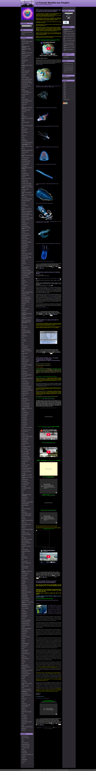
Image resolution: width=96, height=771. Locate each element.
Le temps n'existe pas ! (25, 434)
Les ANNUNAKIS (24, 441)
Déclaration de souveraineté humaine (27, 211)
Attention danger (24, 104)
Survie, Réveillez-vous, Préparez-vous (27, 670)
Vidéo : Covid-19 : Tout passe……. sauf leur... (69, 39)
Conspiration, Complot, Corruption (26, 183)
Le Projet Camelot (24, 420)
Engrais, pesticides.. (25, 243)
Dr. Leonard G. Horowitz (25, 233)
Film (22, 265)
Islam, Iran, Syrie (24, 325)
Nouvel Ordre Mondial (25, 549)
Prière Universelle (24, 611)
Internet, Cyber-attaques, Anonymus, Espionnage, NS (27, 318)
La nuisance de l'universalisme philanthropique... (68, 29)
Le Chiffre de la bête (24, 398)
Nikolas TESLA (24, 544)
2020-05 (65, 94)
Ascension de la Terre (25, 84)
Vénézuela (23, 708)
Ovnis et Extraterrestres (25, 573)
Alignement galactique (25, 60)
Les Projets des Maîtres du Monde (26, 468)
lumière (40, 296)
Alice (22, 739)
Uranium (23, 696)
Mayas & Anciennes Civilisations (26, 508)
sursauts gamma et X (52, 288)
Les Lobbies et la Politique (25, 453)
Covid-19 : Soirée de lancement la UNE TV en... (69, 36)
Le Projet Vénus (24, 425)
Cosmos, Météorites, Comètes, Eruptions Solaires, (27, 195)
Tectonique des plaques (25, 675)
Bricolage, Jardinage (25, 132)
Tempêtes (23, 678)
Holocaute (23, 305)
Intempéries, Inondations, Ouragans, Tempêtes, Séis (27, 314)
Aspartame (23, 89)
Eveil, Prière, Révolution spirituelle (48, 350)
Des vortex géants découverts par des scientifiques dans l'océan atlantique (46, 582)
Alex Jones (23, 58)
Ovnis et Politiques (24, 575)
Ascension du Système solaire (43, 264)
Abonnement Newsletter (25, 43)
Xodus (23, 762)
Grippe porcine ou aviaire (25, 293)
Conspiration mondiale (25, 181)
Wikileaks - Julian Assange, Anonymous (27, 726)
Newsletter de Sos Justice (25, 532)
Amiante (23, 63)
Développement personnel (25, 226)
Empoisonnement (24, 240)
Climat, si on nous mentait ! (25, 162)
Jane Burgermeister (24, 335)
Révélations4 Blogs (24, 759)
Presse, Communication (25, 608)
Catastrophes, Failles (25, 140)
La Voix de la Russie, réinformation (26, 386)
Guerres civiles (24, 295)
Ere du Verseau (24, 248)
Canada (23, 137)
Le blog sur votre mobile (25, 393)
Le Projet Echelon (24, 422)
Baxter (23, 113)
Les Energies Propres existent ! (26, 446)
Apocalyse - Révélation (25, 72)
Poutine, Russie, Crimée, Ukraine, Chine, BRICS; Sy (27, 602)
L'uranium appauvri (24, 356)
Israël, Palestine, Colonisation (26, 330)
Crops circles (24, 202)
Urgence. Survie (24, 698)
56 (49, 727)
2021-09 (65, 84)
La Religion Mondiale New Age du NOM (27, 378)
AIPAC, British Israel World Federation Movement (27, 53)
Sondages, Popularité (25, 665)
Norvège (23, 547)
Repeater (46, 291)
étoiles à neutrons (43, 289)
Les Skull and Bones (25, 481)
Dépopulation (24, 221)
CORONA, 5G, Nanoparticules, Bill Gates (26, 193)
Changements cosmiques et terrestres (27, 150)
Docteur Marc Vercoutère (25, 230)
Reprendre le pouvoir (25, 631)
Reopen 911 (23, 757)
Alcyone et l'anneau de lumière (26, 55)
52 (43, 727)
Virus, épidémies (24, 716)
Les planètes (24, 463)
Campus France (24, 135)
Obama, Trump (24, 556)
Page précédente (38, 727)
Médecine (23, 510)
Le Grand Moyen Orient (25, 412)
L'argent (23, 344)
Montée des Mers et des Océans (26, 524)
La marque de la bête (25, 368)
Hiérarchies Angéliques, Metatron (26, 298)
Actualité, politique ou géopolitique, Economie (26, 49)
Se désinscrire (69, 16)
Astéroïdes (23, 97)
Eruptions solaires (24, 250)
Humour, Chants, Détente (25, 308)
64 (44, 728)
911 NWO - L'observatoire (25, 737)
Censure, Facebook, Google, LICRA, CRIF (27, 146)
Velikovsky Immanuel (25, 706)
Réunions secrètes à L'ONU (26, 636)
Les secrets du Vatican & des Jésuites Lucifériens (27, 477)
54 (46, 727)
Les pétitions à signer (25, 461)
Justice (23, 342)
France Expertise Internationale (26, 273)
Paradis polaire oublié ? (25, 578)
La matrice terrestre (24, 371)
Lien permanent (47, 266)
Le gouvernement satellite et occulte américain (27, 408)
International (42, 574)
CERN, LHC (23, 148)
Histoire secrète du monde (25, 300)
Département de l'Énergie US (26, 219)
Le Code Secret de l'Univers (26, 403)
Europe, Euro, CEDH (25, 255)
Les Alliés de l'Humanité (25, 439)
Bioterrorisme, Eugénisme (25, 122)
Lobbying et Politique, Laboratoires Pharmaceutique (26, 495)
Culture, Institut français (25, 205)
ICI (50, 365)
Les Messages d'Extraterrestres (26, 458)
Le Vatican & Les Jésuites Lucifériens (27, 436)
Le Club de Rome (24, 401)
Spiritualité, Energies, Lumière (55, 265)
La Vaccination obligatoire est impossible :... (69, 34)
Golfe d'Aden (24, 288)
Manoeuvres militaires (25, 505)
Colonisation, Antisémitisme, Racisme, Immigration (27, 168)
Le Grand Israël (24, 410)
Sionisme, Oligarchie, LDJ (25, 658)
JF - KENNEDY (24, 340)
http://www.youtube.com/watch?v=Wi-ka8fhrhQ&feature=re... (48, 477)
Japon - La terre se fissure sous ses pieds (48, 398)
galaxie (50, 282)
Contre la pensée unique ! (25, 747)
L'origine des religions (25, 353)
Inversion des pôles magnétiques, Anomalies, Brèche (26, 322)
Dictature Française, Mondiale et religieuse (26, 228)
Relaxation (23, 626)
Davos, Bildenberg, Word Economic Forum (27, 209)
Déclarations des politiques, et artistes (27, 214)
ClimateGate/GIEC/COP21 (25, 164)
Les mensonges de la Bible (25, 456)
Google (23, 290)
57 (50, 727)
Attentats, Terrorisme (25, 102)
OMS (22, 559)
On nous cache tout (24, 561)
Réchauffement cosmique (25, 623)
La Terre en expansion (25, 381)
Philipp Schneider (24, 590)
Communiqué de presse (25, 173)
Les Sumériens (24, 486)
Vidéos (23, 713)
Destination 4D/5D (24, 224)
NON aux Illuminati (24, 752)
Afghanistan (23, 51)
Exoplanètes (23, 260)
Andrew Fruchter (43, 298)
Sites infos (23, 660)
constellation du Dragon (57, 282)
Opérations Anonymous (25, 566)
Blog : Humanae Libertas (25, 742)
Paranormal (23, 580)
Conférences (24, 176)
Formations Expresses (25, 268)
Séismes (23, 655)
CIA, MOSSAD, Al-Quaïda (25, 157)
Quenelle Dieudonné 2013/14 (26, 621)
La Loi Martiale (24, 366)
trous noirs (50, 289)
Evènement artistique (25, 258)
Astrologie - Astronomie (25, 99)
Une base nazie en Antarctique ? (26, 689)
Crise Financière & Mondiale (26, 200)
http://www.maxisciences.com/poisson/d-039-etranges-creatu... (45, 261)
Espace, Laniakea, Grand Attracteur (27, 253)
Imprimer (58, 266)
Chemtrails (23, 153)
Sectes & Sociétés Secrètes (26, 653)
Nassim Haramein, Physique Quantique (27, 529)
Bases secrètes (24, 111)
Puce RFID (23, 618)
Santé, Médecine (24, 646)
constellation (51, 296)
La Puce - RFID (24, 376)
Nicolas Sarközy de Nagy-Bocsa (26, 542)
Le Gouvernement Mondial (25, 406)
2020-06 (65, 92)
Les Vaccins (23, 489)
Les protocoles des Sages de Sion (26, 471)
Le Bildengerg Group (25, 391)
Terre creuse (24, 680)
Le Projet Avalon (24, 417)
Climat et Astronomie (25, 159)
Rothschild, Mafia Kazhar (25, 643)
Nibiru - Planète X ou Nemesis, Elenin (27, 539)
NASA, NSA (23, 527)
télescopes (40, 282)
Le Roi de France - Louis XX (26, 429)
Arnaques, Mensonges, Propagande (27, 82)
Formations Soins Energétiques (26, 270)
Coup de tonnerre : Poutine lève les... (69, 43)
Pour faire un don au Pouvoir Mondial (27, 32)
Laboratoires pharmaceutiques (26, 388)
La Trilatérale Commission (25, 383)
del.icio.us (53, 266)
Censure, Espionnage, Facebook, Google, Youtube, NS (26, 144)
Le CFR (23, 396)
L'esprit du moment (24, 347)
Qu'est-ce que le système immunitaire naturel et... (69, 45)
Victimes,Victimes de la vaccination (26, 711)
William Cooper (24, 728)
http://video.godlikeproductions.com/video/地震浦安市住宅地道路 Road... (48, 495)
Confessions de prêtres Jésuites (26, 178)
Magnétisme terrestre (25, 498)
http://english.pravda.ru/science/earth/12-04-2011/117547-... (47, 600)
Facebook (55, 314)
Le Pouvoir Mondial (24, 415)
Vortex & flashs (24, 723)
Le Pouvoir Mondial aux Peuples (52, 2)
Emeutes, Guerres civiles (25, 238)
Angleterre (23, 67)
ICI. (58, 327)
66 (47, 728)
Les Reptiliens (24, 473)
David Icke (23, 207)
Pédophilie (23, 583)
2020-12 (65, 89)
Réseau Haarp (24, 633)
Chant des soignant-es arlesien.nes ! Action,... (69, 50)
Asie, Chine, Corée (24, 87)
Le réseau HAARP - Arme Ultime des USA (27, 427)
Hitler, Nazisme (24, 303)
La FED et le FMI (24, 363)
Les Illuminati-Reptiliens (25, 451)
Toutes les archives (66, 99)
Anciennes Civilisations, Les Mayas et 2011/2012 (27, 65)
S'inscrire (69, 14)
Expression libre (24, 263)
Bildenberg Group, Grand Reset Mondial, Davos (27, 118)
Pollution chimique (24, 593)
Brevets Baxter (24, 130)
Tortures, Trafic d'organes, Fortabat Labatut (27, 684)
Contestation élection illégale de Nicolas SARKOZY (27, 187)
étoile (37, 304)
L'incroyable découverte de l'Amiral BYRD (26, 351)
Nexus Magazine (24, 537)
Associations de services (25, 94)
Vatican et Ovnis (24, 703)
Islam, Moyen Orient (25, 327)
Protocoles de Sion (24, 616)
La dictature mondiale (25, 361)
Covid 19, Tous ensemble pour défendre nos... (69, 41)
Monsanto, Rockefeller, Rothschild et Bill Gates (27, 520)
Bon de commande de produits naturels (27, 125)
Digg (52, 314)
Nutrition (23, 554)
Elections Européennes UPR (26, 235)
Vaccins (23, 701)
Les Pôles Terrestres (25, 466)
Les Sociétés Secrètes (25, 484)
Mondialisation (24, 518)
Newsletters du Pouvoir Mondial (26, 534)
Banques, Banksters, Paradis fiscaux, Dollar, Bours (27, 108)
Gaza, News (23, 280)
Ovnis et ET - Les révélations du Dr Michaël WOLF (27, 571)
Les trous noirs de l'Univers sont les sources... (68, 31)
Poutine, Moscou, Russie (25, 600)
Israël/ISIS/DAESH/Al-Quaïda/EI (26, 332)
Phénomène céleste (24, 588)
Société (23, 663)
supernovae (37, 289)
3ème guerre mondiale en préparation (27, 41)
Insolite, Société (24, 310)
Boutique (23, 127)
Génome (23, 283)
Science (23, 648)
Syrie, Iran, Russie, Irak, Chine (26, 673)
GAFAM (23, 278)
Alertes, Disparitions (52, 718)
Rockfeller (23, 641)
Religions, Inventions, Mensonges (26, 628)
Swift (48, 287)
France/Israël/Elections (25, 275)
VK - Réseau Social (24, 718)
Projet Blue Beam (24, 613)
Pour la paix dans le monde (25, 598)
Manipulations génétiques (25, 503)
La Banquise (23, 358)
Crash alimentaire (24, 197)
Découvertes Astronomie (25, 216)
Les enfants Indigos (24, 448)
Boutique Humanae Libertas (26, 744)
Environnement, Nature (25, 245)
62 (58, 727)
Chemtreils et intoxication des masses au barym (27, 155)
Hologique (23, 749)
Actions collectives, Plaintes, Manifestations (26, 47)
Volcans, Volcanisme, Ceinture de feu (27, 721)
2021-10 (65, 82)
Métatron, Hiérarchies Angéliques (26, 515)
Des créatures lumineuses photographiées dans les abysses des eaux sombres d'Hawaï (48, 10)
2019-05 (65, 97)
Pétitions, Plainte (24, 585)
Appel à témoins (24, 74)
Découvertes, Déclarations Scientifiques (49, 313)
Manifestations (24, 500)
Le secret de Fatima (24, 431)
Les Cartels (23, 444)
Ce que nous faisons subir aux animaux (27, 142)
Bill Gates (23, 120)
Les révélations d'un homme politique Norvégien (27, 475)
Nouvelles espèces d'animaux (26, 551)
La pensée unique (24, 373)
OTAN (23, 569)
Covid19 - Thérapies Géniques (27, 92)
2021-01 (65, 87)
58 (52, 727)
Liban (23, 491)
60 (55, 727)
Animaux (23, 69)
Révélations (23, 638)
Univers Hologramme (25, 693)
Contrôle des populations (25, 189)
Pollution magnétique (25, 595)
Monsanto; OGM (24, 522)
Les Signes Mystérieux (25, 479)
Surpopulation (24, 668)
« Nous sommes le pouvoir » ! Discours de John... (69, 47)
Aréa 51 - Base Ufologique (25, 77)
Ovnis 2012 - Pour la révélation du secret (27, 754)
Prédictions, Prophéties (25, 606)
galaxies (47, 285)
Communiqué (24, 171)
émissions (53, 297)
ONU (22, 564)
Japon (23, 337)
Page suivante (50, 728)
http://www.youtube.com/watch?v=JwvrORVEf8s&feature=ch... (48, 40)
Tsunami (23, 687)
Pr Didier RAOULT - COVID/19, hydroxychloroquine (26, 604)
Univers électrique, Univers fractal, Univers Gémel (26, 691)
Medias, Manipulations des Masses (27, 513)
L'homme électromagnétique (26, 349)
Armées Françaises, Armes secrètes (27, 79)
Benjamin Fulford (24, 116)
